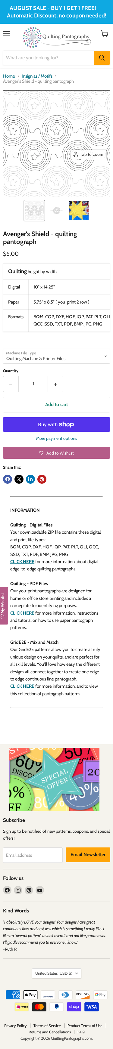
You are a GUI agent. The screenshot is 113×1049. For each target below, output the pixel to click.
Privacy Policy (15, 1025)
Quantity (10, 371)
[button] (34, 210)
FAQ (81, 1031)
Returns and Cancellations (50, 1031)
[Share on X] (19, 479)
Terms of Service (47, 1025)
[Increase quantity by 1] (55, 384)
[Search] (102, 58)
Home (9, 76)
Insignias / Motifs (37, 76)
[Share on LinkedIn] (30, 479)
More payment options (56, 438)
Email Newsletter (88, 854)
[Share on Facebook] (7, 479)
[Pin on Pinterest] (41, 479)
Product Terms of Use (84, 1025)
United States (53, 973)
